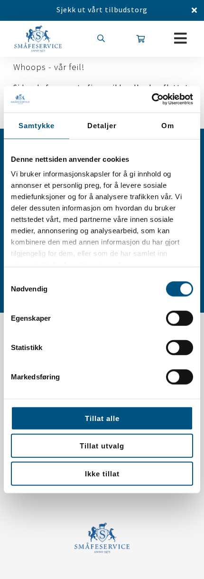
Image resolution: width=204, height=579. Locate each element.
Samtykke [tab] (37, 125)
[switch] (179, 317)
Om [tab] (167, 125)
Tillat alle (102, 418)
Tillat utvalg (102, 446)
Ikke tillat (102, 473)
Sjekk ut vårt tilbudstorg (102, 9)
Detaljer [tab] (102, 125)
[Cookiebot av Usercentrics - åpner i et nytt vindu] (151, 99)
